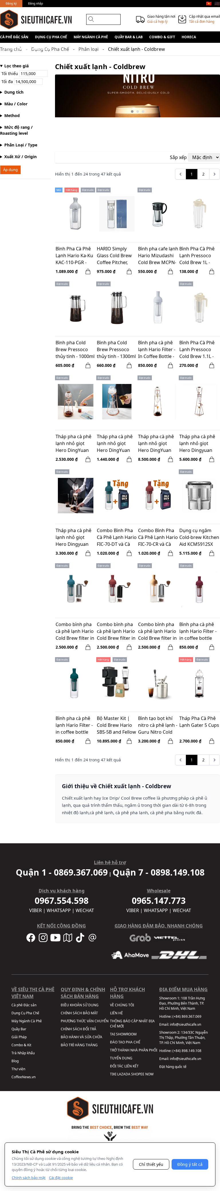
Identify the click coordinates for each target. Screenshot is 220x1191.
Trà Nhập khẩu (23, 1053)
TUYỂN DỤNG (121, 1058)
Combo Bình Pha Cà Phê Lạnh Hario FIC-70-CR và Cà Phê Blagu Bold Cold (158, 537)
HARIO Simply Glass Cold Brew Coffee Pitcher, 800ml (114, 256)
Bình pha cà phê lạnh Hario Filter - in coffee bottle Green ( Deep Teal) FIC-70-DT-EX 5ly (75, 725)
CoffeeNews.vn (23, 1077)
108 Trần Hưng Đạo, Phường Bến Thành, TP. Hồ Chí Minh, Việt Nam (182, 1003)
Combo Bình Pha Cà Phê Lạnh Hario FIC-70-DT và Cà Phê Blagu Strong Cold (117, 537)
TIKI (113, 1074)
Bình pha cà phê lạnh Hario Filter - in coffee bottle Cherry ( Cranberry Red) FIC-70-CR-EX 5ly (198, 631)
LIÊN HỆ (116, 1013)
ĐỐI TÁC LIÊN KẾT (124, 1066)
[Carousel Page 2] (137, 111)
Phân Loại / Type (20, 145)
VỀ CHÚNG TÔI (122, 1005)
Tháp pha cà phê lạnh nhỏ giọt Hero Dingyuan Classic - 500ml (73, 537)
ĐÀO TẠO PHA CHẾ (125, 1042)
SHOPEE (137, 1074)
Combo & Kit (21, 1045)
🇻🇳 (209, 3)
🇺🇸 (217, 3)
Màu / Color (16, 103)
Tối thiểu (10, 73)
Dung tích (13, 92)
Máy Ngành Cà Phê (91, 37)
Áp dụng (10, 169)
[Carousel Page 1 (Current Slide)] (132, 111)
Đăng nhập (35, 3)
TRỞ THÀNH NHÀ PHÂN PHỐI (133, 1050)
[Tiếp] (214, 174)
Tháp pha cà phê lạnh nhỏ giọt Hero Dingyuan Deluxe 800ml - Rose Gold (197, 443)
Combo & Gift (162, 37)
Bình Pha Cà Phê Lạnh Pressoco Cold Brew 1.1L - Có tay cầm (197, 350)
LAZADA (123, 1074)
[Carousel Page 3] (143, 111)
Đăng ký (11, 3)
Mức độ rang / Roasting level (16, 130)
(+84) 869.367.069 (186, 1016)
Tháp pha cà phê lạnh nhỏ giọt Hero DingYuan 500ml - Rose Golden (73, 443)
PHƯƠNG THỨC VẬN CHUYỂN (85, 1021)
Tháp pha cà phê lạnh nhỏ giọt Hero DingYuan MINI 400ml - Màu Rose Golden (116, 443)
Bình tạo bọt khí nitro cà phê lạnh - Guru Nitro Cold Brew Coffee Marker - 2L (157, 725)
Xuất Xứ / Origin (20, 156)
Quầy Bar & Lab (129, 37)
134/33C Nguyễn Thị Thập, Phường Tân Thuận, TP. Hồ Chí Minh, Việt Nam (183, 1037)
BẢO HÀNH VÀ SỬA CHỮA (81, 1037)
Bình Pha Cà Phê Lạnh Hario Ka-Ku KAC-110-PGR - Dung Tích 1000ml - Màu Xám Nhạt (75, 256)
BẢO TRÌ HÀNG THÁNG (79, 1045)
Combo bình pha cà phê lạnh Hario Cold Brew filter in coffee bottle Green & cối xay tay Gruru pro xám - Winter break (76, 631)
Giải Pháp (19, 1037)
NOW (149, 1074)
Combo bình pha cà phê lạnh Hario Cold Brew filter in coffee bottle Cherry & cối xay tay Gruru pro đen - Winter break (116, 631)
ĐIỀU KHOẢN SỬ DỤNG (80, 1005)
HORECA (189, 37)
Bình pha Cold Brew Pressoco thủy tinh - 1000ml (75, 349)
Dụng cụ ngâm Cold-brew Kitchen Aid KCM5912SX (199, 537)
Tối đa (7, 81)
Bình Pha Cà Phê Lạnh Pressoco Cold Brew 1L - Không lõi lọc (197, 256)
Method (12, 115)
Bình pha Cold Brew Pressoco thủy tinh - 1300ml (116, 349)
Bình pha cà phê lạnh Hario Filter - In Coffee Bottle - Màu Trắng (156, 350)
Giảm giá (42, 48)
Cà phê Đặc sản (14, 37)
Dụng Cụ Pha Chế (51, 37)
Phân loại (88, 49)
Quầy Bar (18, 1029)
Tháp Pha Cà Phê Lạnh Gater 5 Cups (199, 721)
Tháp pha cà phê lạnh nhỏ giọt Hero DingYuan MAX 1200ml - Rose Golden (156, 443)
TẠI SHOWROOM (123, 1034)
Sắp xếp (178, 157)
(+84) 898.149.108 (186, 1050)
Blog (15, 1061)
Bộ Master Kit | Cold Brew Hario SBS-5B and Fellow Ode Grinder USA (116, 725)
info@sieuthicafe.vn (185, 1024)
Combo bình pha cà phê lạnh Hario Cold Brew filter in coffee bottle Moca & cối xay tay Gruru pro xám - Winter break (158, 631)
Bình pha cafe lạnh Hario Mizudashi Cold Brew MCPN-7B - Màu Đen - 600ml (158, 256)
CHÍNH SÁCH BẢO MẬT (79, 1013)
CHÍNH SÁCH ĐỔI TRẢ (78, 1029)
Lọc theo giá (16, 66)
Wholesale (16, 48)
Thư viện (18, 1069)
